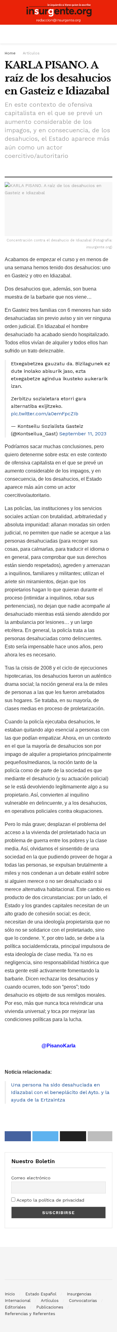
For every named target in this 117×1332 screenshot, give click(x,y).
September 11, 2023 (82, 434)
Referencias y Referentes (30, 1313)
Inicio (10, 1294)
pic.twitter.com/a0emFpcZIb (44, 414)
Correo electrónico (31, 1177)
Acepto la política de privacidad (49, 1200)
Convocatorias (83, 1300)
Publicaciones (49, 1307)
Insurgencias (79, 1294)
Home (10, 53)
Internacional (18, 1300)
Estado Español (40, 1294)
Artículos (31, 53)
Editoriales (15, 1307)
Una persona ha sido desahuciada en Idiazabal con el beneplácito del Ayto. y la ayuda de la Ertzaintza (60, 1092)
